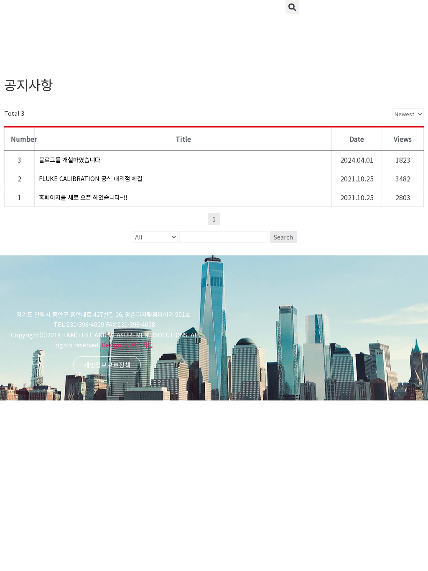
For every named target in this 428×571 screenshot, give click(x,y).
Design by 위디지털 (127, 345)
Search (283, 237)
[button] (292, 7)
